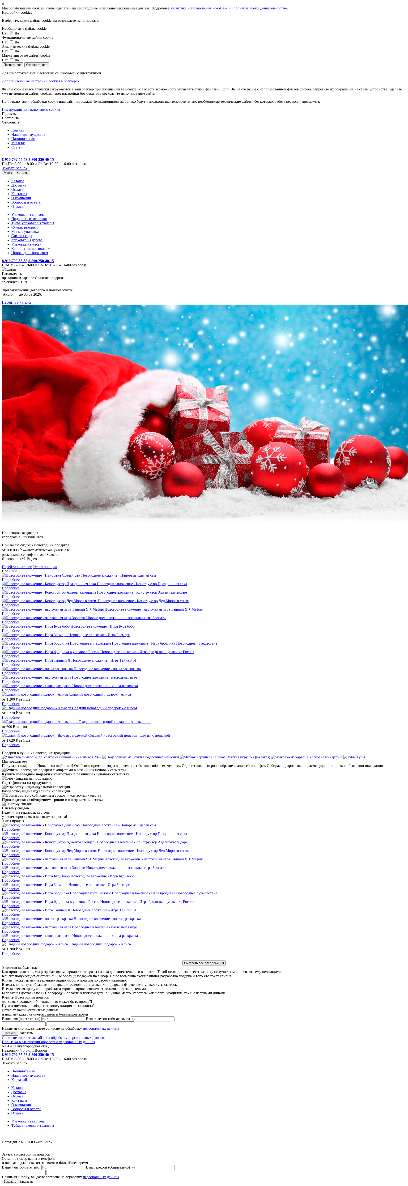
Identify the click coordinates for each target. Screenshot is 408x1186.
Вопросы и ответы (26, 202)
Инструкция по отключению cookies (31, 109)
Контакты (19, 194)
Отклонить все (36, 65)
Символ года (21, 236)
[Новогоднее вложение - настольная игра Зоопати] (44, 618)
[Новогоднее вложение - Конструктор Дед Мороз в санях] (50, 601)
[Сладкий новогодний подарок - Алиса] (35, 694)
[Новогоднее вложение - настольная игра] (37, 677)
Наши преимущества (28, 134)
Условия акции (45, 567)
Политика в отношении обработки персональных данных (48, 1042)
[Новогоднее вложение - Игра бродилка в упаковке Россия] (51, 652)
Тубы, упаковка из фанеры (32, 223)
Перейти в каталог (17, 302)
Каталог (22, 172)
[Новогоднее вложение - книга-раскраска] (37, 686)
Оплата (17, 189)
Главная (17, 130)
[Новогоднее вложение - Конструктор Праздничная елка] (49, 584)
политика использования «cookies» (199, 8)
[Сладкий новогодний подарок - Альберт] (37, 708)
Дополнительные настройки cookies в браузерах (40, 81)
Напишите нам (23, 139)
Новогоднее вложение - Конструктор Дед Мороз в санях (143, 601)
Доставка (18, 185)
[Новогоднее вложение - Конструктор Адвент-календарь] (49, 592)
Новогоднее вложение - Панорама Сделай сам (118, 575)
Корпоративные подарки (31, 249)
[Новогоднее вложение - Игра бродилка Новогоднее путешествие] (57, 643)
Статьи (17, 147)
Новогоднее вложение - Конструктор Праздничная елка (142, 584)
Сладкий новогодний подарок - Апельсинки (115, 722)
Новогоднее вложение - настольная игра (104, 677)
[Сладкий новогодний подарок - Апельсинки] (40, 722)
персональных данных (101, 1028)
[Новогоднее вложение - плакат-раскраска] (38, 669)
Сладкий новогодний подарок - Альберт (104, 708)
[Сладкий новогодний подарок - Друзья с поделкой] (45, 735)
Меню (8, 172)
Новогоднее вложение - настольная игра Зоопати (126, 618)
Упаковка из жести (26, 244)
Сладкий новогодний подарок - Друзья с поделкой (129, 735)
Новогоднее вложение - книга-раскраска (105, 686)
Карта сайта (20, 1080)
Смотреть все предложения (204, 963)
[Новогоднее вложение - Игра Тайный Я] (36, 660)
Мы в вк (18, 143)
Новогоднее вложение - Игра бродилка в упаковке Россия (147, 652)
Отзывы (17, 206)
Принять (9, 114)
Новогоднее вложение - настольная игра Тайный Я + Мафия (154, 609)
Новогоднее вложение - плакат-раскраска (107, 669)
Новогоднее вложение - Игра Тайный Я (103, 660)
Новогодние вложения (29, 253)
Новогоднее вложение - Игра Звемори (99, 635)
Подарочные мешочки (29, 219)
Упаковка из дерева (26, 240)
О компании (21, 198)
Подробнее (11, 580)
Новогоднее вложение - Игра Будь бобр (103, 626)
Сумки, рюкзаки (24, 227)
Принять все (12, 65)
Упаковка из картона (28, 215)
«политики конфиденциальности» (259, 8)
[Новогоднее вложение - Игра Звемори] (35, 635)
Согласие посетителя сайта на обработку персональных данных (53, 1038)
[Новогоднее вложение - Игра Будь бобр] (36, 626)
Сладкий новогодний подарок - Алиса (100, 694)
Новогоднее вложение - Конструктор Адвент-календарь (142, 592)
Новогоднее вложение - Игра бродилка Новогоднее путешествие (164, 643)
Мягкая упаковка (25, 232)
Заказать (25, 1033)
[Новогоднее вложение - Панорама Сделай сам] (41, 575)
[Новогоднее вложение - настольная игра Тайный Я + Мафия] (53, 609)
